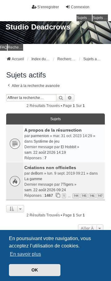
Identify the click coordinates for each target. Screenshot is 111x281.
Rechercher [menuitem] (15, 47)
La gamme (33, 179)
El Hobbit (68, 147)
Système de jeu (47, 141)
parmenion (40, 136)
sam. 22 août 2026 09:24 (45, 190)
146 (92, 196)
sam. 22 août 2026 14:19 (45, 152)
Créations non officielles (50, 167)
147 (100, 196)
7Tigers (67, 184)
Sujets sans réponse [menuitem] (84, 18)
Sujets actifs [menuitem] (100, 18)
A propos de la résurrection (53, 130)
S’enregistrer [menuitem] (48, 7)
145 (84, 196)
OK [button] (34, 269)
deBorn (37, 173)
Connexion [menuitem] (80, 7)
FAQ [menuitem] (3, 47)
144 (76, 196)
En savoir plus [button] (25, 254)
